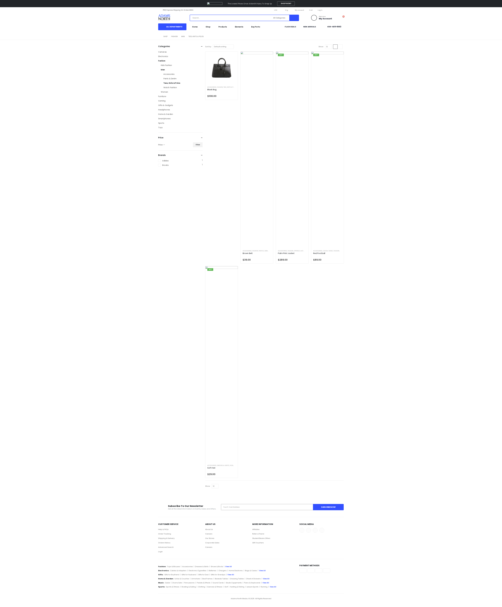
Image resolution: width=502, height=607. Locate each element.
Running (264, 587)
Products (222, 26)
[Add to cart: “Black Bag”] (233, 56)
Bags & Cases (251, 570)
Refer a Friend (258, 534)
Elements (239, 26)
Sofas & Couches (182, 578)
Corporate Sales (212, 542)
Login (160, 551)
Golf (226, 587)
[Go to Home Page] (159, 36)
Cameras (162, 52)
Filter (198, 145)
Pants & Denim (264, 251)
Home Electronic (236, 570)
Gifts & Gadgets (165, 105)
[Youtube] (337, 10)
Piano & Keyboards (252, 583)
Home (195, 26)
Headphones (164, 109)
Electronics (163, 56)
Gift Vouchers (258, 542)
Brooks (165, 165)
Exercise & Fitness (214, 587)
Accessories (211, 87)
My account (299, 10)
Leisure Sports (252, 587)
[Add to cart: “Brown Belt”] (269, 56)
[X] (333, 10)
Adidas (165, 160)
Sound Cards (218, 583)
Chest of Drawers (253, 578)
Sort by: (208, 46)
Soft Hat (211, 467)
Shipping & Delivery (166, 538)
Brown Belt (248, 253)
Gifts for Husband (188, 574)
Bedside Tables (221, 578)
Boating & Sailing (189, 587)
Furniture (162, 96)
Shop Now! (286, 3)
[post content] (221, 68)
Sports (161, 123)
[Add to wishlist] (235, 87)
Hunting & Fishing (237, 587)
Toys (160, 127)
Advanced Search (166, 547)
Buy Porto (255, 26)
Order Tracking (164, 534)
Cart (311, 10)
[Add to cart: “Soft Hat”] (233, 270)
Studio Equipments (234, 583)
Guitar (167, 583)
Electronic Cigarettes (197, 570)
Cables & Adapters (178, 570)
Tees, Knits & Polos (230, 87)
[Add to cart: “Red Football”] (339, 56)
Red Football (319, 253)
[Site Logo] (166, 17)
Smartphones (164, 118)
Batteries (212, 570)
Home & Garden (165, 114)
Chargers (222, 570)
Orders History (164, 542)
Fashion (220, 87)
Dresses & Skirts (223, 465)
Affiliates (255, 529)
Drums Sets (177, 583)
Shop (208, 26)
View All (228, 566)
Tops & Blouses (173, 566)
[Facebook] (329, 10)
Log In (320, 10)
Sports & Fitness (172, 587)
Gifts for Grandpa (218, 574)
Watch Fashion (170, 87)
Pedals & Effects (203, 583)
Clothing (201, 587)
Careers (208, 534)
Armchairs (195, 578)
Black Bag (211, 89)
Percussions (189, 583)
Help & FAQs (163, 529)
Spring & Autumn (300, 251)
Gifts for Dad (203, 574)
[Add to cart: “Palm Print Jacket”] (304, 56)
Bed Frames (207, 578)
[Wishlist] (336, 18)
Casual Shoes (328, 251)
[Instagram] (342, 10)
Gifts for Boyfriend (171, 574)
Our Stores (209, 538)
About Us (209, 529)
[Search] (294, 18)
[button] (335, 46)
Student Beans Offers (261, 538)
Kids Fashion (166, 65)
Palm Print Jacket (286, 253)
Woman (164, 92)
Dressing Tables (237, 578)
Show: (321, 46)
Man (163, 69)
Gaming (161, 101)
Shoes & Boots (217, 566)
